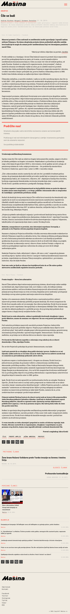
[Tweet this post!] (8, 443)
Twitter (5, 596)
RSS (3, 605)
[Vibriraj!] (17, 443)
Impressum (6, 587)
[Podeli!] (22, 443)
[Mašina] (13, 4)
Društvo (4, 11)
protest (41, 436)
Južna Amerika (29, 436)
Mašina (4, 512)
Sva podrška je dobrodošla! (14, 144)
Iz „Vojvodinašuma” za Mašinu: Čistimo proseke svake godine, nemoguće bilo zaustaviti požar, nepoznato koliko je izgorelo (33, 532)
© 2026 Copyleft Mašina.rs (58, 611)
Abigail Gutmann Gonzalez (25, 21)
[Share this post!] (3, 443)
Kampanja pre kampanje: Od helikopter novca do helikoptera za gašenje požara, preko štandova (30, 524)
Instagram (6, 598)
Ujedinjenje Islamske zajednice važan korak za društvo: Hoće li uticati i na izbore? (26, 554)
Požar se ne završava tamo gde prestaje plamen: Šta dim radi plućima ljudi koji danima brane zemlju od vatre (34, 547)
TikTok (4, 600)
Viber (4, 603)
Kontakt (5, 589)
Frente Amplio (15, 436)
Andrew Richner (7, 21)
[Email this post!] (13, 443)
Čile (4, 436)
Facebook (5, 593)
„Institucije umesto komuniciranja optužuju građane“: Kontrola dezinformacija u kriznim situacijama (31, 540)
